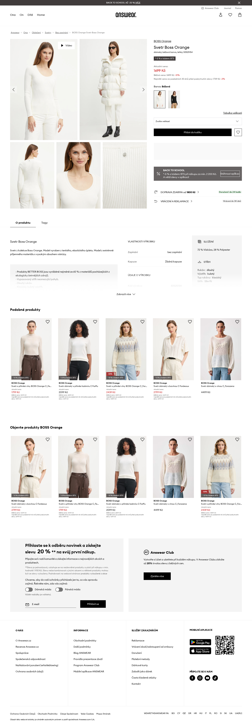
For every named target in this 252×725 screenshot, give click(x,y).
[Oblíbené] (230, 15)
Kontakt (136, 683)
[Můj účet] (221, 15)
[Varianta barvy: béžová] (160, 99)
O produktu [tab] (23, 222)
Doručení (137, 652)
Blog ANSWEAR (82, 652)
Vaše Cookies (87, 714)
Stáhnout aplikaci (230, 173)
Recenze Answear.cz (27, 646)
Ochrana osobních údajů (29, 671)
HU (200, 713)
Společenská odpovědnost (30, 659)
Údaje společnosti (69, 714)
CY (178, 713)
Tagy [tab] (44, 222)
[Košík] (240, 15)
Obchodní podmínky (85, 640)
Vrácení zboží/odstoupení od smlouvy (152, 646)
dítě (30, 14)
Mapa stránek (103, 714)
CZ (184, 713)
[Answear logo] (126, 15)
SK (225, 713)
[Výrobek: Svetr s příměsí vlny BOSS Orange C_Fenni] (31, 349)
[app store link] (200, 650)
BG (173, 713)
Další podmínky (82, 646)
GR (189, 713)
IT (206, 713)
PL (210, 713)
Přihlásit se (93, 604)
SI (221, 713)
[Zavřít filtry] (239, 2)
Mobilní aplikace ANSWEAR (89, 671)
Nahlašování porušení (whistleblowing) (37, 665)
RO (215, 713)
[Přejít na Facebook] (192, 678)
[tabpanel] (126, 262)
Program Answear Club (86, 665)
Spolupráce (22, 652)
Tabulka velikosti (232, 112)
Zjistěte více (157, 576)
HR (195, 713)
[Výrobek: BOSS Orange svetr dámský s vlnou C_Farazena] (220, 349)
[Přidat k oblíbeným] (238, 132)
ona (13, 14)
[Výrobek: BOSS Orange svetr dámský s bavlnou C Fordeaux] (173, 349)
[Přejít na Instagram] (200, 678)
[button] (198, 121)
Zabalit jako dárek (142, 671)
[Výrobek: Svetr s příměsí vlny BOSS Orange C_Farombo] (126, 349)
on (21, 14)
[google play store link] (200, 642)
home (41, 14)
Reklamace (138, 640)
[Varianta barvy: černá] (174, 99)
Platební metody (141, 659)
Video (68, 45)
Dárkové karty (140, 665)
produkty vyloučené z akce (94, 573)
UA (230, 713)
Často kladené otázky (144, 677)
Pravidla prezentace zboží (88, 659)
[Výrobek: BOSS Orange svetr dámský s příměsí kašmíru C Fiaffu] (78, 349)
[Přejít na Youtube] (207, 678)
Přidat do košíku (193, 132)
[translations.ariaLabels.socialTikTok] (215, 678)
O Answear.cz (23, 640)
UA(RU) (238, 713)
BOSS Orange (162, 41)
